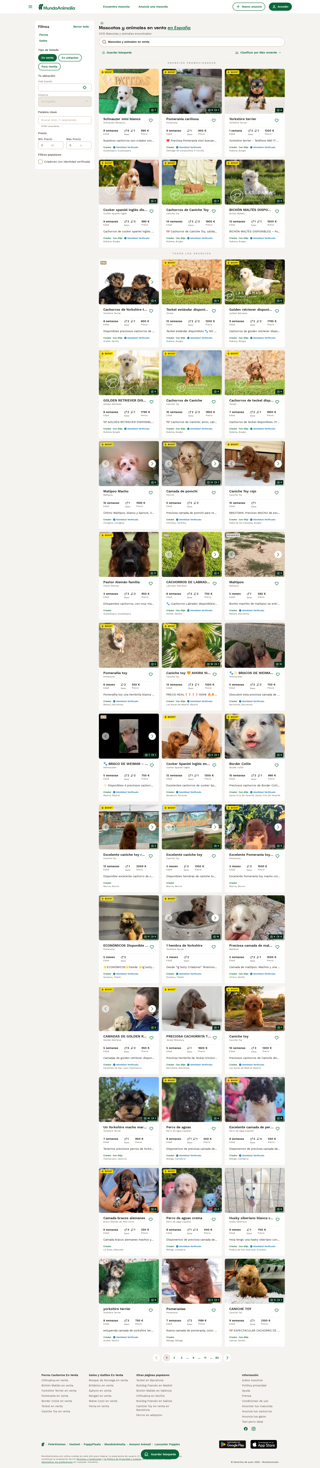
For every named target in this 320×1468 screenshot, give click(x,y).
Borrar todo (81, 26)
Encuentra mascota (116, 6)
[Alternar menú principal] (30, 6)
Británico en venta (101, 1385)
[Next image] (152, 282)
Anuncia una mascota (153, 6)
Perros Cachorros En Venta (59, 1375)
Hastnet (74, 1444)
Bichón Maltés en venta (57, 1385)
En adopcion (70, 57)
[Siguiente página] (227, 1357)
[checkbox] (40, 161)
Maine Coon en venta (103, 1401)
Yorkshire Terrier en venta (58, 1390)
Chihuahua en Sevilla (150, 1396)
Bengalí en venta (100, 1396)
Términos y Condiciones (88, 1459)
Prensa (246, 1396)
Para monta (49, 66)
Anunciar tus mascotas (257, 1406)
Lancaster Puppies (167, 1444)
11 (205, 1357)
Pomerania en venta (54, 1396)
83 (217, 1357)
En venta (47, 57)
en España (179, 27)
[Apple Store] (264, 1444)
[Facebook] (245, 1428)
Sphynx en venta (100, 1390)
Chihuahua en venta (54, 1380)
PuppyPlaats (92, 1444)
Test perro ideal (252, 1421)
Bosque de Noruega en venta (108, 1380)
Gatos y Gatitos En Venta (106, 1375)
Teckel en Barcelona (149, 1380)
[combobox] (60, 87)
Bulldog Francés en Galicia (154, 1401)
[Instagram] (253, 1428)
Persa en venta (99, 1406)
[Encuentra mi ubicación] (84, 87)
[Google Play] (232, 1444)
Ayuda (246, 1390)
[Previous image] (105, 282)
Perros (43, 34)
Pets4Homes (57, 1444)
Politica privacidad (254, 1385)
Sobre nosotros (252, 1380)
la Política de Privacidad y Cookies (122, 1459)
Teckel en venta (52, 1406)
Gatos (43, 40)
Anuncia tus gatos (254, 1416)
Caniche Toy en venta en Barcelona (152, 1408)
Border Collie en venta (56, 1401)
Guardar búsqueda (119, 52)
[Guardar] (150, 120)
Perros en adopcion (149, 1415)
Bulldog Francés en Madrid (154, 1385)
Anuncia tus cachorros (257, 1411)
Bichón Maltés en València (153, 1390)
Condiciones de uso (255, 1401)
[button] (129, 281)
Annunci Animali (140, 1444)
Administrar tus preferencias (57, 1462)
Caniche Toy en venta (55, 1411)
